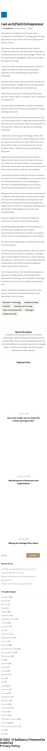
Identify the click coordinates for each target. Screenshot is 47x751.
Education (5, 645)
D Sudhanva (8, 28)
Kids (2, 682)
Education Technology (12, 302)
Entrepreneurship (31, 302)
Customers (5, 627)
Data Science (6, 634)
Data (3, 630)
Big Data (4, 601)
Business (4, 604)
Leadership (5, 689)
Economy (4, 641)
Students (4, 712)
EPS (2, 660)
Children (4, 612)
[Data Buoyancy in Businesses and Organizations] (23, 450)
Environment (6, 656)
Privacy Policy (10, 746)
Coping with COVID (8, 619)
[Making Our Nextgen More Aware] (23, 513)
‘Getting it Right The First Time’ (12, 573)
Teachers (4, 715)
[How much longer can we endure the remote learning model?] (23, 388)
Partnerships (6, 708)
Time (3, 730)
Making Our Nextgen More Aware (23, 543)
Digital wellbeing (7, 638)
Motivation (5, 701)
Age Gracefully (6, 580)
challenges (29, 310)
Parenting (5, 704)
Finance (4, 667)
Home (3, 678)
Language (4, 686)
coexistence (5, 615)
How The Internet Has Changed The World (16, 584)
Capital (4, 608)
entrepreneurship (10, 314)
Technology (5, 723)
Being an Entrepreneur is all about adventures (18, 576)
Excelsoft (6, 306)
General (4, 671)
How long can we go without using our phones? (18, 569)
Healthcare (5, 675)
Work (3, 734)
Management (6, 697)
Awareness (5, 597)
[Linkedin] (4, 15)
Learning (4, 693)
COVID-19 (4, 623)
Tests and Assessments (12, 310)
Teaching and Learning (23, 306)
